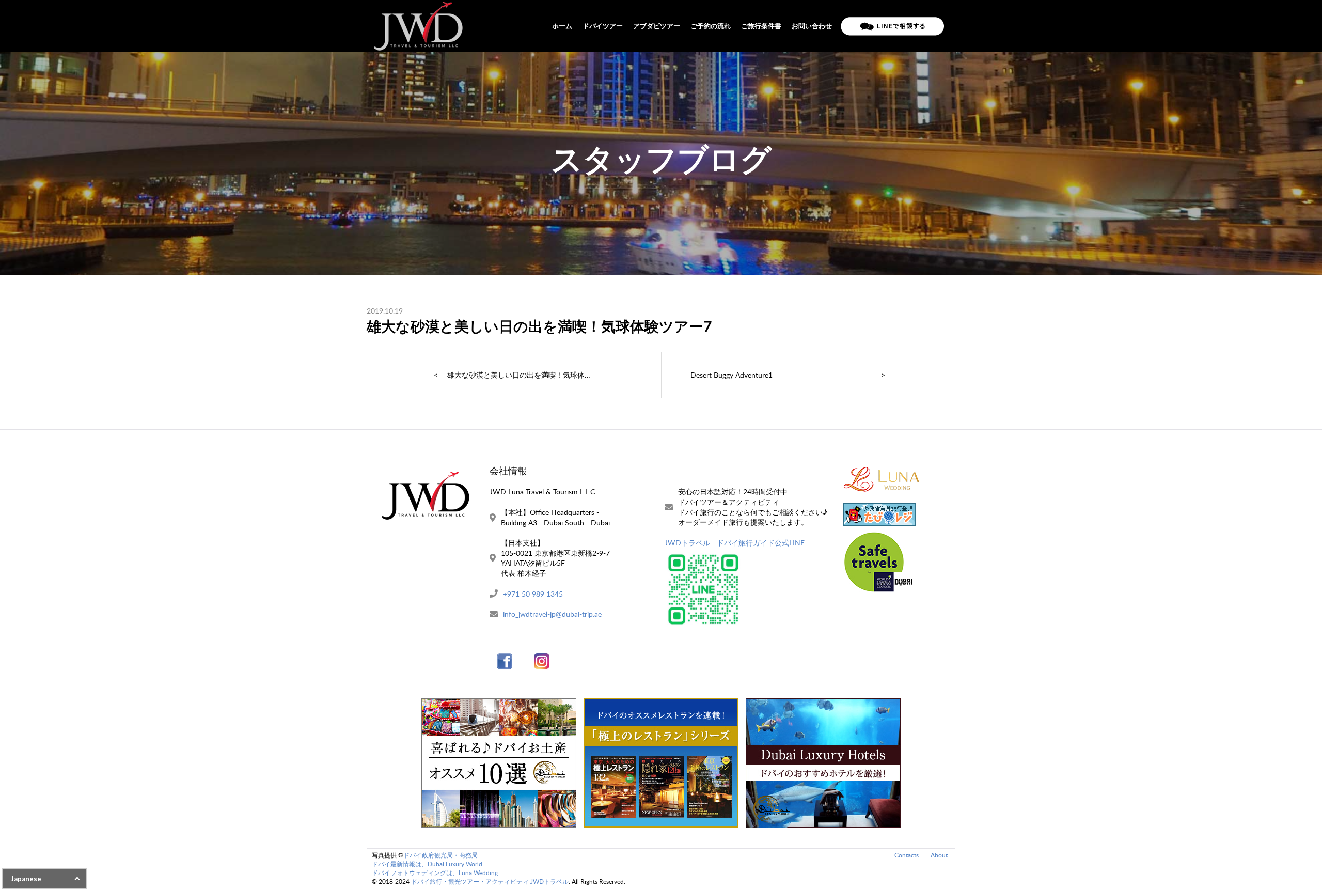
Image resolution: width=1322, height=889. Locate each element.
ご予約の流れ (710, 26)
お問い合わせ (812, 26)
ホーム (562, 26)
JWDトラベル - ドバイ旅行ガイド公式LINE (735, 543)
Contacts (906, 855)
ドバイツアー (603, 26)
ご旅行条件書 (761, 26)
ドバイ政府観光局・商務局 (440, 855)
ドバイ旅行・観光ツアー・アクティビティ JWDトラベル (490, 881)
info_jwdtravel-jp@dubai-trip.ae (552, 614)
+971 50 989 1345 (533, 594)
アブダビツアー (656, 26)
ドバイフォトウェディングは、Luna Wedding (435, 872)
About (939, 855)
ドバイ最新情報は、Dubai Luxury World (427, 864)
